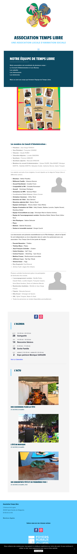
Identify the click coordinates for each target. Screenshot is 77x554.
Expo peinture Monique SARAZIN (31, 355)
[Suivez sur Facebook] (36, 317)
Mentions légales (9, 518)
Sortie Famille (23, 348)
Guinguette (22, 335)
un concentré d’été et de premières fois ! (29, 482)
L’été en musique (18, 444)
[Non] (74, 549)
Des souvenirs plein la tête (23, 407)
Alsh (26, 484)
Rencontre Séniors (25, 342)
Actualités (21, 409)
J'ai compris (38, 551)
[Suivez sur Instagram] (41, 317)
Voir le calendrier (17, 359)
